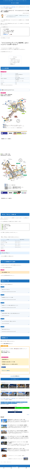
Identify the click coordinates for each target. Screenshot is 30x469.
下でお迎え (21, 403)
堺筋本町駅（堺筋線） (14, 403)
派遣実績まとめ (5, 34)
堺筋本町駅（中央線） (9, 403)
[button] (28, 386)
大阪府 (4, 398)
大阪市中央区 (13, 398)
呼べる (18, 403)
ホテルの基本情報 (12, 58)
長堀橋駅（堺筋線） (3, 403)
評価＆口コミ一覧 (12, 63)
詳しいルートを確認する (6, 370)
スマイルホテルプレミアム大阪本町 (4, 404)
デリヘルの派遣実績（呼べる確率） (15, 62)
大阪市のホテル (8, 398)
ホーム (2, 398)
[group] (5, 386)
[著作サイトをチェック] (15, 412)
